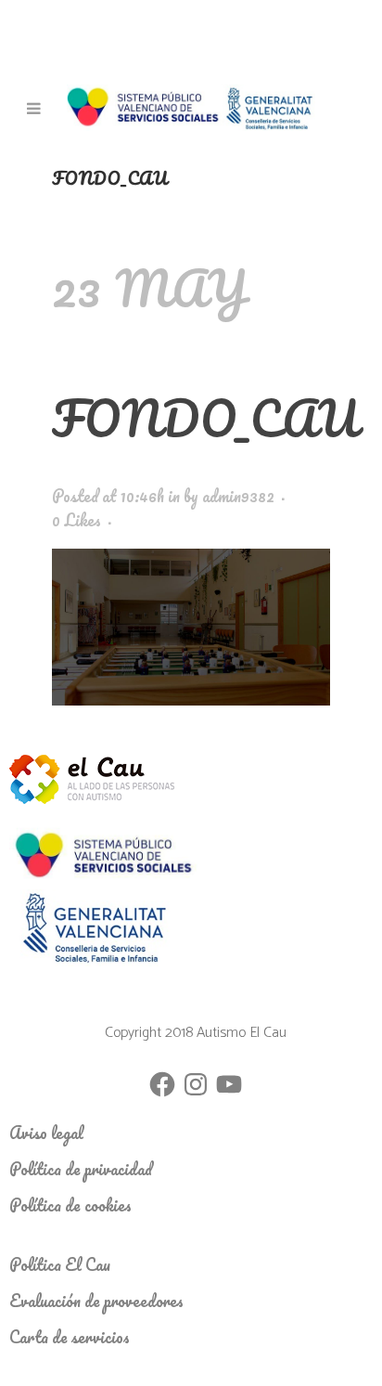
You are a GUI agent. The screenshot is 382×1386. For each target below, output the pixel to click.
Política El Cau (59, 1264)
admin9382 (238, 496)
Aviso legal (46, 1132)
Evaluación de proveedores (96, 1300)
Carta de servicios (69, 1337)
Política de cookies (70, 1205)
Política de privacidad (80, 1169)
